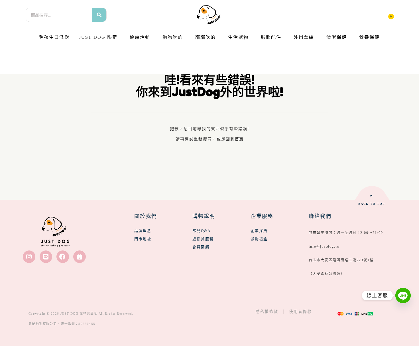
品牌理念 (142, 230)
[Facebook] (62, 256)
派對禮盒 (259, 239)
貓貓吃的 (205, 37)
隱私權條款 (266, 311)
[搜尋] (99, 15)
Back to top (371, 203)
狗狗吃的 (172, 37)
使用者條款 (300, 311)
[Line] (46, 256)
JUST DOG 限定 (98, 37)
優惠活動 (140, 37)
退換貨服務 (203, 239)
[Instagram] (29, 256)
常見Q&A (201, 230)
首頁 (239, 139)
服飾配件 (271, 37)
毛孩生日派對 (54, 37)
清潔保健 (336, 37)
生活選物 (238, 37)
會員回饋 (201, 247)
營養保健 (369, 37)
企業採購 (259, 230)
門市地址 (142, 239)
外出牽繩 (304, 37)
